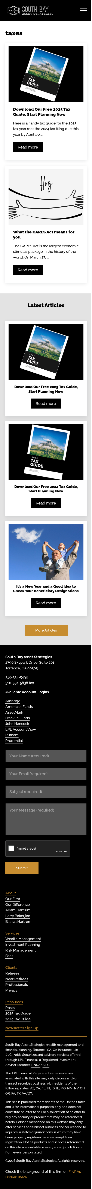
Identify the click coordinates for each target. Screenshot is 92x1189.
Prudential (14, 741)
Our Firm (12, 899)
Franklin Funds (17, 718)
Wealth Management (23, 939)
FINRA (35, 1065)
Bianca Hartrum (18, 921)
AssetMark (14, 712)
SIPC (46, 1065)
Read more (30, 148)
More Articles (46, 630)
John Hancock (17, 724)
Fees (9, 956)
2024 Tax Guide (18, 1019)
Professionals (16, 984)
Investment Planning (22, 944)
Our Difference (17, 904)
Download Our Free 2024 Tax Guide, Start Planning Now (46, 488)
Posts (10, 1008)
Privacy (11, 990)
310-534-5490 (16, 677)
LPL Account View (20, 729)
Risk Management (20, 950)
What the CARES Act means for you (43, 234)
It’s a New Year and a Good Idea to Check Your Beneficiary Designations (46, 588)
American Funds (19, 707)
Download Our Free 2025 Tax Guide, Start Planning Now (41, 112)
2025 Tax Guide (18, 1013)
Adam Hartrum (18, 910)
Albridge (12, 701)
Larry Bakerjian (17, 916)
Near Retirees (16, 979)
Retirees (12, 973)
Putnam (12, 735)
